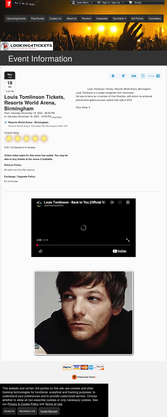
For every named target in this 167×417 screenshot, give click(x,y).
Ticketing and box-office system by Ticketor (84, 378)
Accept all (9, 411)
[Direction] (123, 76)
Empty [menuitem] (137, 2)
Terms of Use (53, 404)
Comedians (155, 18)
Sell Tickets (137, 18)
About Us (72, 18)
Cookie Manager (49, 411)
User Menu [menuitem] (82, 2)
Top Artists (119, 18)
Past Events (37, 18)
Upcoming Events (16, 18)
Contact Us (55, 18)
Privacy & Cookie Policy (23, 404)
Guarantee (102, 18)
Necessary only (27, 411)
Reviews (86, 18)
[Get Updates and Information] (113, 76)
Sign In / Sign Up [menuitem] (110, 2)
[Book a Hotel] (133, 76)
